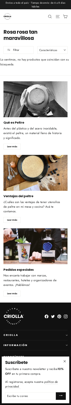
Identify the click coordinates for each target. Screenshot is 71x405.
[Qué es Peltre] (35, 99)
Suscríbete (13, 357)
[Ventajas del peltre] (35, 173)
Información (15, 345)
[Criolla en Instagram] (66, 316)
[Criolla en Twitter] (53, 316)
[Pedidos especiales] (35, 246)
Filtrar (15, 50)
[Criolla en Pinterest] (59, 316)
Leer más (12, 146)
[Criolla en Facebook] (46, 316)
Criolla (10, 335)
